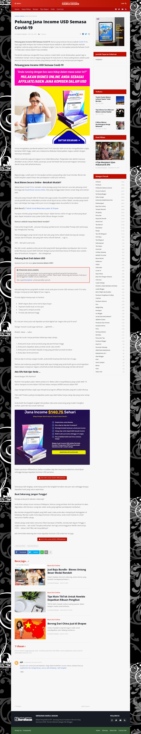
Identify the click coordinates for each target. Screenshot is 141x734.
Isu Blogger (110, 313)
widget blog (110, 307)
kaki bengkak (61, 668)
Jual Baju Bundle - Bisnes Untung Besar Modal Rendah (66, 571)
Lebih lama (85, 706)
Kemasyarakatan (110, 332)
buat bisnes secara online (35, 190)
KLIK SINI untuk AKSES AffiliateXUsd (53, 478)
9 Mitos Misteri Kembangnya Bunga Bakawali (103, 124)
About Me (113, 730)
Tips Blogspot (110, 240)
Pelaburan (110, 261)
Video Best (110, 268)
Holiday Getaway (110, 252)
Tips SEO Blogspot (110, 234)
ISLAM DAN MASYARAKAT (110, 317)
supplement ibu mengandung (30, 668)
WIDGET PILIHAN (110, 255)
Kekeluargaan (110, 203)
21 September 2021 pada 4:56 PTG (33, 662)
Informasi (110, 280)
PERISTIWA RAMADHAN (110, 350)
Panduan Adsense (110, 301)
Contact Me (122, 730)
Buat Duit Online (31, 16)
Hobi (53, 9)
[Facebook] (83, 34)
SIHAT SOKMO (110, 363)
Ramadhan (110, 228)
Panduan (110, 185)
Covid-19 (82, 42)
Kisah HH (110, 344)
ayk (21, 662)
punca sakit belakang (49, 668)
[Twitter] (86, 34)
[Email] (89, 34)
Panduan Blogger (110, 341)
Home (17, 9)
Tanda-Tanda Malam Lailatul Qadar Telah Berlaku (103, 99)
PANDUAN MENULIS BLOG (110, 188)
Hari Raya (110, 237)
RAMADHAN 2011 (110, 353)
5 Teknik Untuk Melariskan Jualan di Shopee (41, 208)
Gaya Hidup (26, 9)
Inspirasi (110, 298)
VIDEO (110, 265)
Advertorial (110, 222)
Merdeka (110, 335)
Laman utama (19, 16)
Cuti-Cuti (60, 9)
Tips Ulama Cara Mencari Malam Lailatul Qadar (105, 111)
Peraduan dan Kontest (110, 323)
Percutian (110, 215)
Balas (22, 672)
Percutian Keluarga (110, 347)
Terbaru (18, 706)
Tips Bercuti (110, 225)
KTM (110, 359)
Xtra (110, 304)
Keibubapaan (110, 243)
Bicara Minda (110, 258)
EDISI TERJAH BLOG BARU (110, 292)
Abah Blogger (110, 356)
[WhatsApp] (42, 552)
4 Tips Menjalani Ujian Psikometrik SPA (105, 163)
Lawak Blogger (110, 289)
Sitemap (105, 730)
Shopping (110, 212)
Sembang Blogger (110, 194)
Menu (19, 3)
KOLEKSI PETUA (110, 326)
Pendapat (110, 310)
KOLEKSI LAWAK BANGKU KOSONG (110, 286)
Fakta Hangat (110, 197)
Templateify (27, 730)
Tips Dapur (44, 9)
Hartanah (110, 249)
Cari (122, 3)
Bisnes (110, 366)
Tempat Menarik (110, 209)
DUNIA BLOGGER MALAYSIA (110, 200)
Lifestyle (110, 182)
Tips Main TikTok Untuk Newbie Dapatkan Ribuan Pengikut (66, 598)
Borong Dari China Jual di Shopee (66, 623)
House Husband (110, 191)
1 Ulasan (43, 34)
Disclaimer (28, 280)
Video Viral (110, 372)
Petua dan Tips (110, 338)
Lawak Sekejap (110, 283)
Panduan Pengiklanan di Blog (110, 295)
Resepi (35, 9)
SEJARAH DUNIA (110, 320)
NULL (110, 329)
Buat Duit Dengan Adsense (110, 277)
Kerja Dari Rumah (33, 546)
